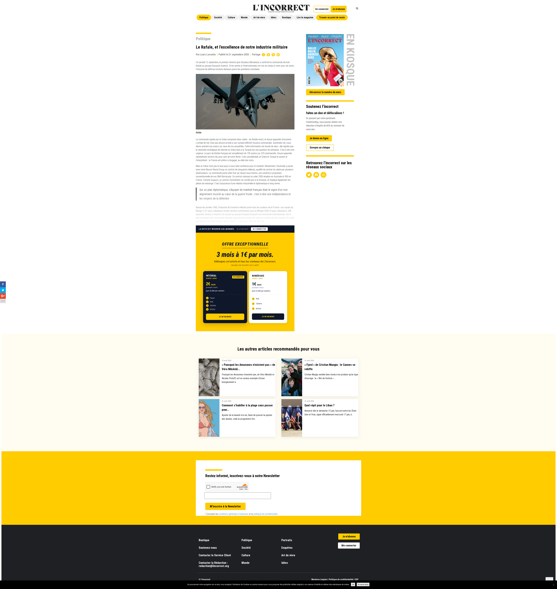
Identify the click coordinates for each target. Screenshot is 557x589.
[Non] (553, 584)
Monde (244, 17)
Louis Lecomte (208, 54)
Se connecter (259, 229)
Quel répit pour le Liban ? (319, 405)
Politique (203, 17)
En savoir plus (363, 584)
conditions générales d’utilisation (233, 514)
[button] (357, 8)
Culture (231, 17)
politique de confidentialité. (266, 514)
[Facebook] (316, 175)
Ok (353, 584)
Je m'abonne (225, 317)
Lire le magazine (305, 17)
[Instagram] (323, 175)
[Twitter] (309, 175)
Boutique (286, 17)
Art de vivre (259, 17)
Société (218, 17)
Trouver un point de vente (332, 17)
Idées (273, 17)
